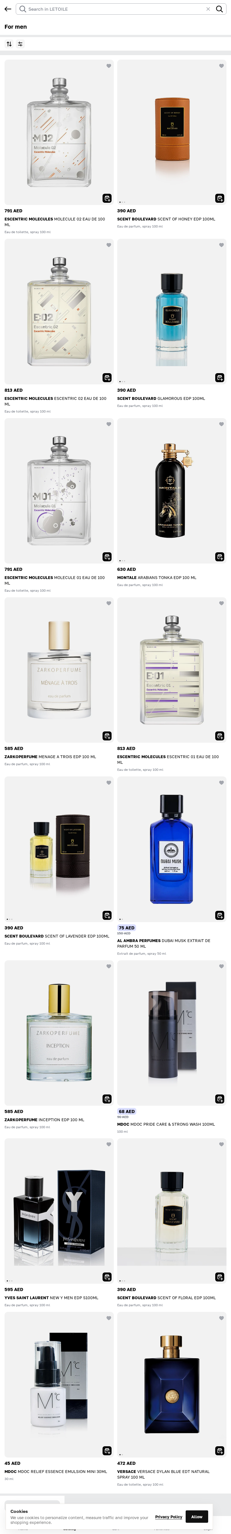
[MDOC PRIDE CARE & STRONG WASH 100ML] (171, 1033)
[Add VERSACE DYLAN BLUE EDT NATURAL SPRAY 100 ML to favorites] (220, 1317)
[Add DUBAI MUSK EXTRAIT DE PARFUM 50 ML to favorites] (220, 782)
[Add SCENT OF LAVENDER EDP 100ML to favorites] (108, 782)
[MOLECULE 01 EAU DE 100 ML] (59, 491)
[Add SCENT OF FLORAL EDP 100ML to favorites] (220, 1144)
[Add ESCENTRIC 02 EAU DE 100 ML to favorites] (108, 244)
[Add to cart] (107, 198)
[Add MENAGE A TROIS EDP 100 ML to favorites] (108, 603)
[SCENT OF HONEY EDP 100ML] (171, 132)
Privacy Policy (168, 1516)
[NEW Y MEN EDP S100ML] (59, 1211)
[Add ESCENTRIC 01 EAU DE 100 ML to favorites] (220, 603)
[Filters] (20, 43)
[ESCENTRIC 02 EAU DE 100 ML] (59, 311)
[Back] (8, 9)
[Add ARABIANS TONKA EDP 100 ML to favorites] (220, 423)
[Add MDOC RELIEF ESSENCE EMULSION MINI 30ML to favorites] (108, 1317)
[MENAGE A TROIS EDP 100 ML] (59, 670)
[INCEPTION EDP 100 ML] (59, 1033)
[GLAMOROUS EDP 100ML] (171, 311)
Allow (197, 1516)
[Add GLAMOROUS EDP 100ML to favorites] (220, 244)
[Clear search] (211, 9)
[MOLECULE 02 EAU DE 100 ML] (59, 132)
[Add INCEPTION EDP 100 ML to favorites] (108, 966)
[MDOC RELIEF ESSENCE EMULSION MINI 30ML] (59, 1384)
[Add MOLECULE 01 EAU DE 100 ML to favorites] (108, 423)
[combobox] (116, 9)
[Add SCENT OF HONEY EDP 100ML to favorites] (220, 65)
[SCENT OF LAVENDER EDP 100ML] (59, 849)
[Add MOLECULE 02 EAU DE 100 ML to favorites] (108, 65)
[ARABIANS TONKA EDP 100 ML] (171, 491)
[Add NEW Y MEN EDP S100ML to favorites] (108, 1144)
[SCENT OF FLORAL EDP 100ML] (171, 1211)
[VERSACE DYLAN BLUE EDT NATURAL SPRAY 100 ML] (171, 1384)
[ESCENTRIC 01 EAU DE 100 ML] (171, 670)
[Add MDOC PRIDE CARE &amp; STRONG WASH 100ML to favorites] (220, 966)
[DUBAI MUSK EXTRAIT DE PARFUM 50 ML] (171, 849)
